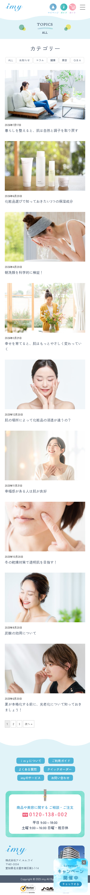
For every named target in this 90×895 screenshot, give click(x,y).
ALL (10, 60)
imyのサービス (31, 778)
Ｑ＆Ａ (77, 60)
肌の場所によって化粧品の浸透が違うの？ (38, 420)
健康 (52, 60)
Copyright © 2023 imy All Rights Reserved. (45, 879)
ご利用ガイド (61, 761)
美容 (64, 60)
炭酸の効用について (20, 633)
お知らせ (24, 60)
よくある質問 (27, 769)
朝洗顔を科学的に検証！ (24, 272)
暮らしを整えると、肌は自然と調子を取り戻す (41, 130)
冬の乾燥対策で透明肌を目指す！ (31, 562)
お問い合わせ (60, 778)
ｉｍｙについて (30, 761)
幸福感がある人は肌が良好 (26, 491)
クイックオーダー (59, 769)
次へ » (28, 724)
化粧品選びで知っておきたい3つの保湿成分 (39, 201)
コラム (40, 60)
